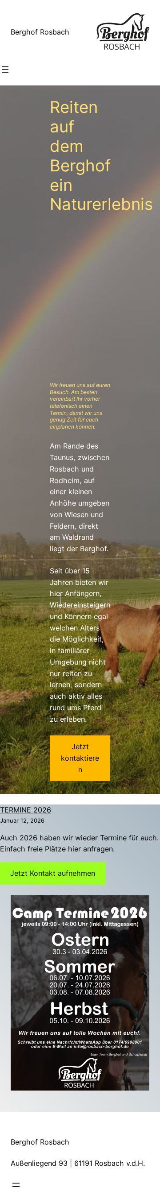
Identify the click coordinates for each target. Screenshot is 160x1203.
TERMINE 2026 (25, 809)
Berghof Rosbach (40, 31)
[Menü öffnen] (5, 69)
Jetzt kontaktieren (80, 758)
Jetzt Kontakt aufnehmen (52, 873)
